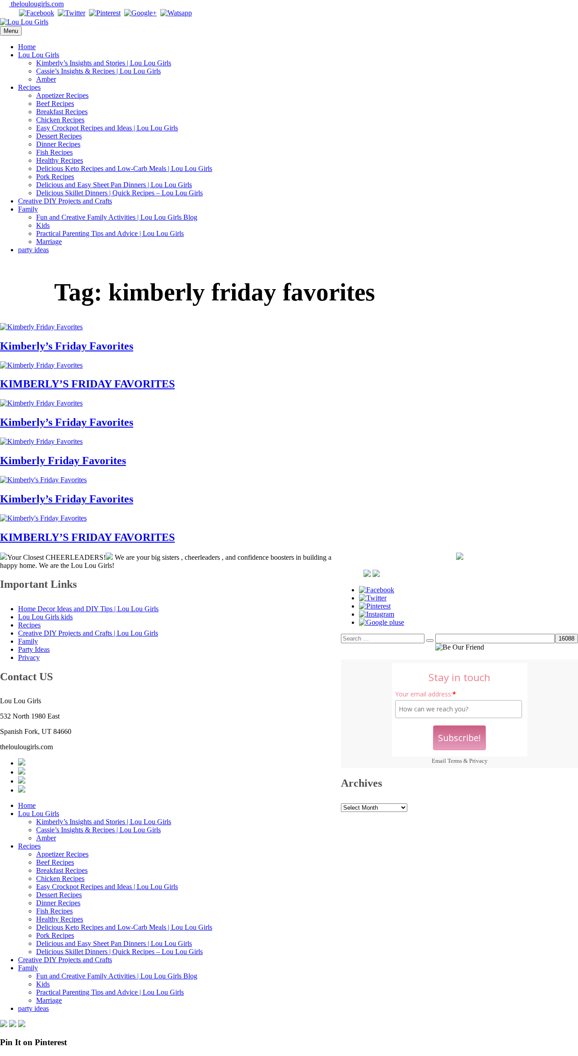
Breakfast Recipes (62, 111)
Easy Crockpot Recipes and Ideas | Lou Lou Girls (107, 128)
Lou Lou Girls (38, 55)
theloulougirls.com (36, 4)
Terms (454, 760)
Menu (11, 31)
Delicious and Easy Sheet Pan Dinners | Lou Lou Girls (114, 185)
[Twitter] (71, 13)
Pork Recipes (55, 176)
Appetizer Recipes (62, 95)
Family (28, 209)
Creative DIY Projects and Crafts (65, 201)
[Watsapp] (176, 13)
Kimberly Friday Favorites (63, 460)
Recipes (29, 87)
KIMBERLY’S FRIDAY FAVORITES (87, 384)
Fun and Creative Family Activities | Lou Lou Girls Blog (116, 217)
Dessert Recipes (59, 136)
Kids (43, 225)
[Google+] (140, 13)
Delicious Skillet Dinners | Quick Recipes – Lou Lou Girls (119, 193)
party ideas (33, 250)
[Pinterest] (104, 13)
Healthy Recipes (59, 160)
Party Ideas (34, 649)
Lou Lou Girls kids (45, 617)
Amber (46, 79)
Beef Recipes (55, 103)
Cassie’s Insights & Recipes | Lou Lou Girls (98, 71)
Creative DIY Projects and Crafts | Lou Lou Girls (88, 633)
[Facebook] (36, 13)
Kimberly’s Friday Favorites (66, 346)
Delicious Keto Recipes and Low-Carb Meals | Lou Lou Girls (124, 168)
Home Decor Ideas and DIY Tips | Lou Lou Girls (88, 609)
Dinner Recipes (58, 144)
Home (27, 47)
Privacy (478, 760)
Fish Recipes (54, 152)
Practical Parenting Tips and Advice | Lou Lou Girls (110, 233)
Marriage (49, 241)
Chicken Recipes (60, 120)
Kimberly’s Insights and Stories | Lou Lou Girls (103, 63)
